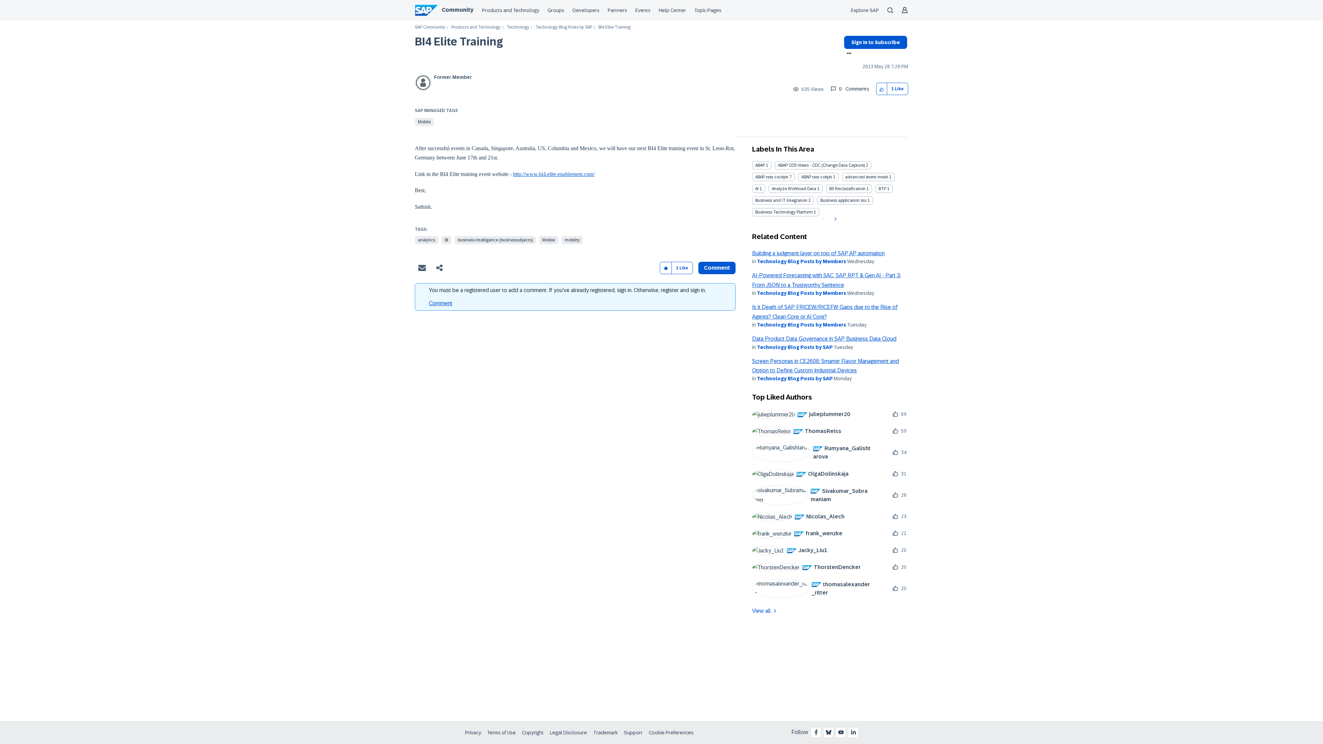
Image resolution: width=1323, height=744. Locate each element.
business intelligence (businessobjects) (495, 240)
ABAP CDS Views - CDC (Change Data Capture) (821, 165)
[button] (881, 89)
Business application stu (843, 200)
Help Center (672, 10)
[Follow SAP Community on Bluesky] (828, 732)
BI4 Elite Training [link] (614, 27)
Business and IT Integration (781, 200)
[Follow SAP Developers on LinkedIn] (853, 732)
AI (757, 188)
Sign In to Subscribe (875, 42)
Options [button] (847, 54)
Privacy (473, 732)
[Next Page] (834, 219)
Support (633, 732)
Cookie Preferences (671, 732)
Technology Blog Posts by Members (801, 261)
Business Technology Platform (784, 212)
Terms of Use (501, 732)
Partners (617, 10)
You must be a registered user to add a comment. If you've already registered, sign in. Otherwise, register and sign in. (567, 290)
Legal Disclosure (568, 732)
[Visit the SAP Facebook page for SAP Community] (816, 732)
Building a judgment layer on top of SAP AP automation (818, 253)
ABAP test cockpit (771, 177)
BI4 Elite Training (459, 41)
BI (446, 240)
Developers (586, 10)
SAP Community (430, 27)
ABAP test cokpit (816, 177)
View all (761, 611)
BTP (882, 188)
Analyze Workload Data (794, 188)
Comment (440, 303)
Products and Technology (510, 10)
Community (457, 10)
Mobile (424, 122)
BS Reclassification (847, 188)
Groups (555, 10)
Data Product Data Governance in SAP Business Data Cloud (824, 339)
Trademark (605, 732)
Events (642, 10)
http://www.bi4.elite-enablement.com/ (554, 174)
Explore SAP (865, 10)
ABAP (760, 165)
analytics (426, 240)
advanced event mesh (866, 177)
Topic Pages (707, 10)
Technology (518, 27)
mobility (572, 240)
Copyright (533, 732)
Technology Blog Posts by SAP (563, 27)
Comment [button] (717, 268)
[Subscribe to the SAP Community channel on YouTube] (841, 732)
